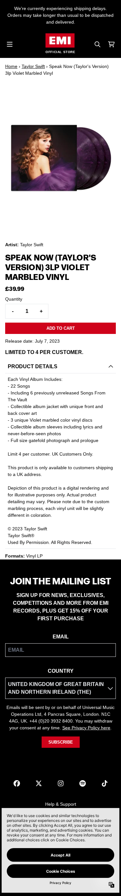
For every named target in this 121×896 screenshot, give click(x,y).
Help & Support (60, 804)
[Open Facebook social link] (17, 783)
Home (11, 66)
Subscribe (60, 742)
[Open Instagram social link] (61, 783)
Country (61, 671)
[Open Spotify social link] (83, 783)
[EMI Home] (60, 40)
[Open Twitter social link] (39, 783)
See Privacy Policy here (86, 727)
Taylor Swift (33, 66)
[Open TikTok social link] (104, 783)
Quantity (13, 299)
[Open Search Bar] (97, 44)
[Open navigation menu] (10, 44)
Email (61, 636)
